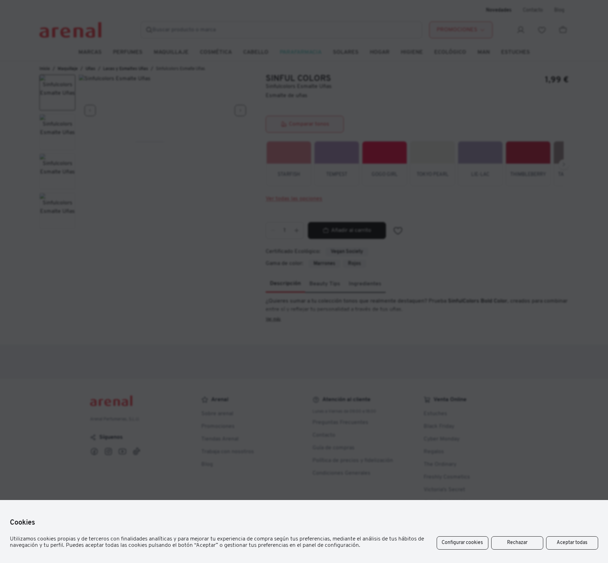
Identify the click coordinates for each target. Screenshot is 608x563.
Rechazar (517, 542)
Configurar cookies (462, 542)
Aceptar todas (572, 542)
